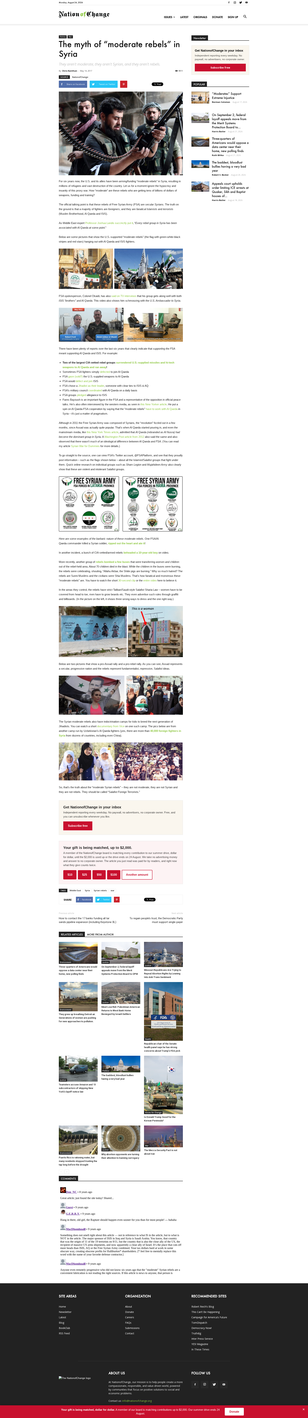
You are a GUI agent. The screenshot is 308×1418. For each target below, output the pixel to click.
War (70, 37)
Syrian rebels (100, 890)
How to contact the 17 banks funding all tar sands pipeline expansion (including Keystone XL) (87, 920)
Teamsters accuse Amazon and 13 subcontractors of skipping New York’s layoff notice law (77, 1088)
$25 (84, 874)
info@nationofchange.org (137, 1400)
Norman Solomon (221, 102)
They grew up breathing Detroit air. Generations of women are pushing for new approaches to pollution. (77, 1018)
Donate (217, 17)
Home (62, 1306)
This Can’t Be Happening (205, 1312)
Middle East (75, 890)
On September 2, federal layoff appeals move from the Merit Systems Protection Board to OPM (119, 970)
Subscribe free (78, 825)
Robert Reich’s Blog (202, 1306)
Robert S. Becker (220, 174)
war (112, 890)
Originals (200, 17)
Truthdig (196, 1333)
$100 (114, 874)
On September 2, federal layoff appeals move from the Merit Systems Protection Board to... (229, 121)
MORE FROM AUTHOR (100, 934)
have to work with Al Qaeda (162, 408)
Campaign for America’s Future (209, 1317)
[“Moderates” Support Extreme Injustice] (200, 98)
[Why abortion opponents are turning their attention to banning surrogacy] (120, 1138)
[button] (245, 16)
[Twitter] (240, 2)
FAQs (128, 1322)
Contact (129, 1333)
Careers (129, 1317)
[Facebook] (229, 2)
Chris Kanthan (69, 70)
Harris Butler (218, 131)
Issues (168, 17)
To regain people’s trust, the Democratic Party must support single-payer (156, 920)
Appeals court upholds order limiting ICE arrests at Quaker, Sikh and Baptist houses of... (230, 189)
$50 (99, 874)
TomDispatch (199, 1322)
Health (148, 1039)
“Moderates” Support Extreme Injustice (226, 96)
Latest (184, 17)
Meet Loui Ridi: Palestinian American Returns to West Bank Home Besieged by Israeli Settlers (120, 1010)
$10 (70, 874)
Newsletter (65, 1312)
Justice (105, 962)
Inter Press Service (202, 1338)
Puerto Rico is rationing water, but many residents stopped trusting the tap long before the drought (78, 1161)
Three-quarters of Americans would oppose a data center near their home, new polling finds (78, 970)
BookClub (64, 1328)
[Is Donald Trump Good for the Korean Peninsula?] (163, 1085)
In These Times (200, 1349)
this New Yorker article (153, 404)
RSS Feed (64, 1333)
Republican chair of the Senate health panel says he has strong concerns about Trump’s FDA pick (162, 1047)
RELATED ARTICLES (72, 934)
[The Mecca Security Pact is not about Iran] (163, 1136)
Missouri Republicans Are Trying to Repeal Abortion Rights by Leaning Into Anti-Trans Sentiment (162, 973)
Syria (87, 890)
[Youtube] (246, 2)
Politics (63, 37)
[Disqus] (121, 1230)
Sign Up (233, 17)
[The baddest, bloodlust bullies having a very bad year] (120, 1064)
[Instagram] (234, 2)
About (128, 1306)
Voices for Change (153, 1112)
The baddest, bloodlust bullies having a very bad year (229, 166)
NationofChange (80, 77)
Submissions (132, 1328)
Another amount (137, 874)
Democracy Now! (201, 1328)
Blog (61, 1322)
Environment (65, 962)
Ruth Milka (218, 155)
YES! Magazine (199, 1344)
